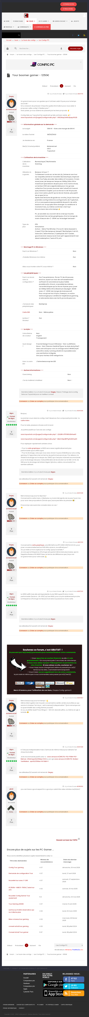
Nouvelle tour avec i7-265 (18, 880)
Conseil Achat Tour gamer (18, 932)
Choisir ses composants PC (26, 1004)
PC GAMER (40, 1004)
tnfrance (68, 950)
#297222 (80, 591)
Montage (9, 27)
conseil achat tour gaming (19, 926)
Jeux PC (76, 21)
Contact (21, 1008)
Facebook (73, 35)
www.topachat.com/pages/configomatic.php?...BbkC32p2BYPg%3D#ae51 (49, 439)
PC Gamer (44, 21)
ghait (11, 789)
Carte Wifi (26, 312)
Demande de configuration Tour (21, 873)
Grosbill (26, 978)
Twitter (78, 35)
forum (31, 21)
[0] (44, 64)
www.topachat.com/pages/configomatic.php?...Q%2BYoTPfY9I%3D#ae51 (48, 434)
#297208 (80, 493)
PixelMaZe (76, 950)
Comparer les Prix (42, 27)
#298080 (80, 786)
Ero (82, 950)
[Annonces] (61, 48)
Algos (11, 413)
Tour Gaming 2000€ (16, 904)
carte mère (25, 420)
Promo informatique (10, 1008)
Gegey (11, 96)
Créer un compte (36, 401)
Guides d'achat (60, 21)
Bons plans (18, 21)
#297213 (80, 542)
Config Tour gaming (16, 867)
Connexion (23, 401)
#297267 (80, 698)
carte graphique (33, 448)
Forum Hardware (8, 1004)
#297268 (80, 747)
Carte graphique (66, 1004)
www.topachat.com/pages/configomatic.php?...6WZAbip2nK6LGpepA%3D (49, 117)
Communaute (24, 27)
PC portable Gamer (52, 1004)
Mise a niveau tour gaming (19, 919)
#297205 (80, 411)
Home (7, 21)
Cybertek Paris (28, 992)
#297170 (80, 94)
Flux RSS (84, 35)
